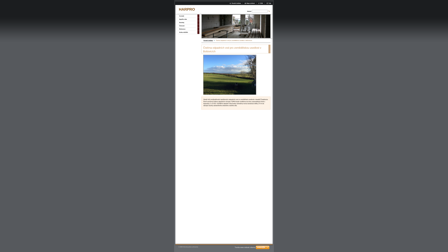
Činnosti (181, 25)
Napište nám (183, 19)
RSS (261, 3)
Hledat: (249, 11)
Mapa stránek (251, 3)
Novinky (181, 22)
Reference (182, 29)
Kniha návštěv (183, 32)
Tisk (269, 3)
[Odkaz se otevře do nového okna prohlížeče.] (229, 75)
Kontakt (181, 16)
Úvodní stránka (208, 40)
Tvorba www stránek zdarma (245, 247)
